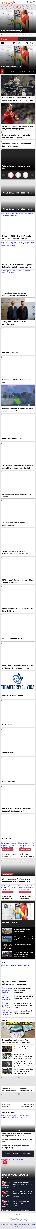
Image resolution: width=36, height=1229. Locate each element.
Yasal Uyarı (20, 1227)
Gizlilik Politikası (16, 1224)
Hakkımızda (4, 1224)
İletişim (10, 1224)
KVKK (28, 1224)
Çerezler (24, 1224)
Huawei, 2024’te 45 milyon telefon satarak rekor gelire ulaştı (16, 1147)
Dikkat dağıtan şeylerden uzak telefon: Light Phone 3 (17, 1141)
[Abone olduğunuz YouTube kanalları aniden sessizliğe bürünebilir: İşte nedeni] (18, 1123)
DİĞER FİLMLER (26, 1153)
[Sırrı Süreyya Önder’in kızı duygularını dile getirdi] (26, 1097)
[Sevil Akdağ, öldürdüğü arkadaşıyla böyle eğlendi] (9, 1097)
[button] (1, 34)
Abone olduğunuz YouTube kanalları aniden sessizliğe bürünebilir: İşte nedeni (16, 1135)
